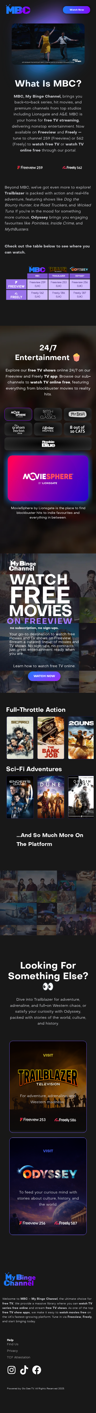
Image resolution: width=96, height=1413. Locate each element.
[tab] (18, 414)
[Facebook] (36, 1370)
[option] (20, 738)
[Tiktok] (24, 1370)
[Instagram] (11, 1370)
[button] (76, 10)
